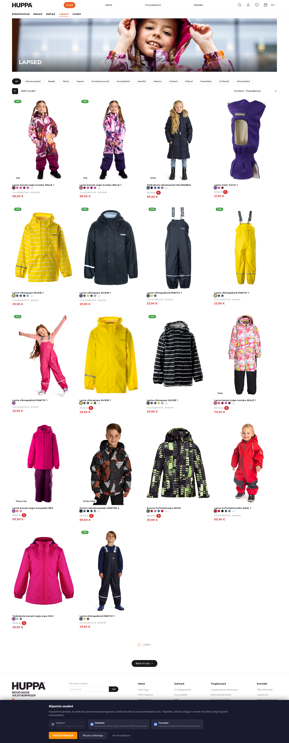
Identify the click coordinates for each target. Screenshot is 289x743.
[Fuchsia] (219, 187)
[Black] (222, 511)
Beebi (51, 81)
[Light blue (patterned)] (151, 618)
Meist (108, 5)
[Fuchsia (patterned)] (20, 187)
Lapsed (63, 14)
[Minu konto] (248, 5)
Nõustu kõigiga (63, 735)
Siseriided (205, 81)
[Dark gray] (17, 295)
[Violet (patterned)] (155, 187)
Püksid (189, 81)
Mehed (50, 14)
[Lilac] (20, 511)
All (16, 81)
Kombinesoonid (100, 81)
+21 (166, 188)
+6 (32, 188)
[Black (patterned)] (151, 187)
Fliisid (66, 81)
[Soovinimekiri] (257, 5)
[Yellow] (88, 295)
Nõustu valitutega (93, 735)
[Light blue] (27, 295)
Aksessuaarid (33, 81)
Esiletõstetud (20, 14)
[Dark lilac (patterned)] (162, 187)
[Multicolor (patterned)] (95, 511)
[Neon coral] (17, 511)
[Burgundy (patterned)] (24, 187)
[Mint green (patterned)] (17, 618)
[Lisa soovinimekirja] (70, 102)
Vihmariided (243, 81)
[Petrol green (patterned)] (91, 511)
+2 (32, 296)
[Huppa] (22, 5)
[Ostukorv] (266, 5)
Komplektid (123, 81)
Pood (69, 5)
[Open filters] (15, 91)
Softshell (224, 81)
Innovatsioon (153, 5)
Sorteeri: (239, 90)
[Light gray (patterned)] (158, 618)
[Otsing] (239, 5)
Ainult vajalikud (121, 735)
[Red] (151, 511)
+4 (166, 511)
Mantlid (142, 81)
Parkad (173, 81)
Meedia (198, 5)
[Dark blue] (20, 295)
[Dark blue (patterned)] (158, 187)
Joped (80, 81)
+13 (166, 619)
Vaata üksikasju (61, 178)
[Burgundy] (222, 187)
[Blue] (229, 511)
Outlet (76, 14)
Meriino (158, 81)
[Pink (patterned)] (17, 187)
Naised (37, 14)
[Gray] (155, 511)
